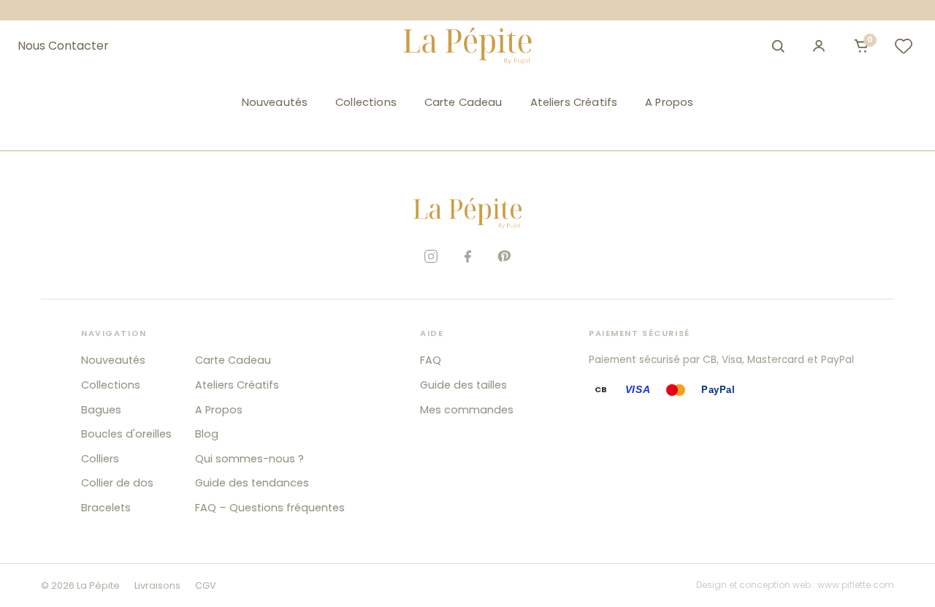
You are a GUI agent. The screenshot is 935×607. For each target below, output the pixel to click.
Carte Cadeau (463, 102)
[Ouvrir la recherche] (778, 46)
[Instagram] (431, 256)
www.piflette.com (855, 585)
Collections (366, 102)
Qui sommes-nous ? (249, 458)
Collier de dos (117, 483)
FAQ (430, 360)
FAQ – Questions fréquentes (270, 507)
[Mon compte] (819, 46)
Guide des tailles (463, 385)
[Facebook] (467, 256)
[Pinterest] (504, 256)
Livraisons (157, 585)
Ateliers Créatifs (574, 102)
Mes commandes (467, 409)
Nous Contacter (63, 46)
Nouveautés (275, 102)
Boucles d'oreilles (126, 434)
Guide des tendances (252, 483)
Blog (206, 434)
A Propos (669, 102)
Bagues (101, 409)
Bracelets (106, 507)
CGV (205, 585)
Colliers (100, 458)
